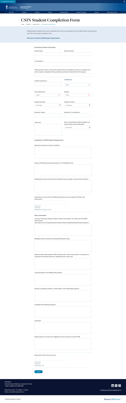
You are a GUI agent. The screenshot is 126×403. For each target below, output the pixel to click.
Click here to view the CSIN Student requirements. (43, 38)
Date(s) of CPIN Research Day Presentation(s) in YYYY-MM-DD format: (54, 163)
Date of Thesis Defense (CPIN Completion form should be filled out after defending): (77, 123)
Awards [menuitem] (96, 12)
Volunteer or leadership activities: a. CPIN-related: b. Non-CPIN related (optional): (57, 288)
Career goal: (37, 320)
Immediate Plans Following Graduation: (45, 304)
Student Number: (69, 51)
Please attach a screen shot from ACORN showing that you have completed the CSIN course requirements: (59, 198)
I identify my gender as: (40, 81)
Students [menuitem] (24, 12)
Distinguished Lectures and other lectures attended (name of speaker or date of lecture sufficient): (61, 179)
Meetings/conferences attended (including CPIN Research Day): (52, 238)
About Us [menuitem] (11, 12)
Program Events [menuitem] (64, 12)
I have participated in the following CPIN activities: (48, 272)
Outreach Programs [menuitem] (81, 12)
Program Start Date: (40, 102)
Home (23, 24)
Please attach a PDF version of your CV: (45, 355)
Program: (66, 92)
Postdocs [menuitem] (37, 12)
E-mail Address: (39, 61)
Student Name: (38, 51)
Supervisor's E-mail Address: (72, 112)
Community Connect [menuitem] (112, 12)
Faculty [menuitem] (50, 12)
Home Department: (40, 92)
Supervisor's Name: (40, 112)
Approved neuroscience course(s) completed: (47, 145)
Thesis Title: (38, 122)
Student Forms (36, 24)
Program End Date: (69, 102)
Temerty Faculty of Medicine (8, 1)
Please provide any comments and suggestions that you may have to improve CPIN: (57, 337)
